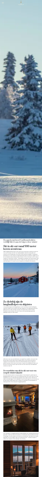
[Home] (21, 2)
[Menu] (3, 3)
